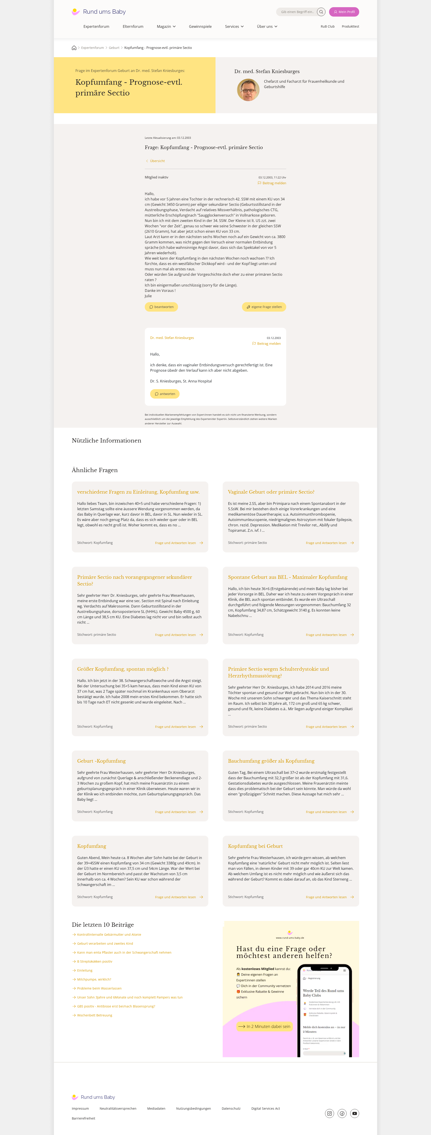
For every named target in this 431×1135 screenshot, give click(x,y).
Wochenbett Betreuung (94, 1015)
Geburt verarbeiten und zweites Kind (105, 943)
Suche (321, 12)
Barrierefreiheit (83, 1118)
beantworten (164, 307)
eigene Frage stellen (267, 307)
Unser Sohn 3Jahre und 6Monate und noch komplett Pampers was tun (130, 997)
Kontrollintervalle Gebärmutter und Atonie (109, 934)
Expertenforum (96, 26)
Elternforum (133, 26)
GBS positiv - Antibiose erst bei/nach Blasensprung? (116, 1006)
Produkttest (350, 26)
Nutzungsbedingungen (193, 1108)
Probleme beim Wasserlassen (99, 988)
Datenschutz (231, 1108)
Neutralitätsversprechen (118, 1108)
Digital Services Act (265, 1108)
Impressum (80, 1108)
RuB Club (328, 26)
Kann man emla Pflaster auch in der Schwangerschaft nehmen (124, 952)
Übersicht (157, 161)
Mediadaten (156, 1108)
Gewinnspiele (200, 26)
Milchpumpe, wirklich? (94, 979)
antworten (167, 394)
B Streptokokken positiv (94, 961)
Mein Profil (347, 12)
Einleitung (84, 970)
